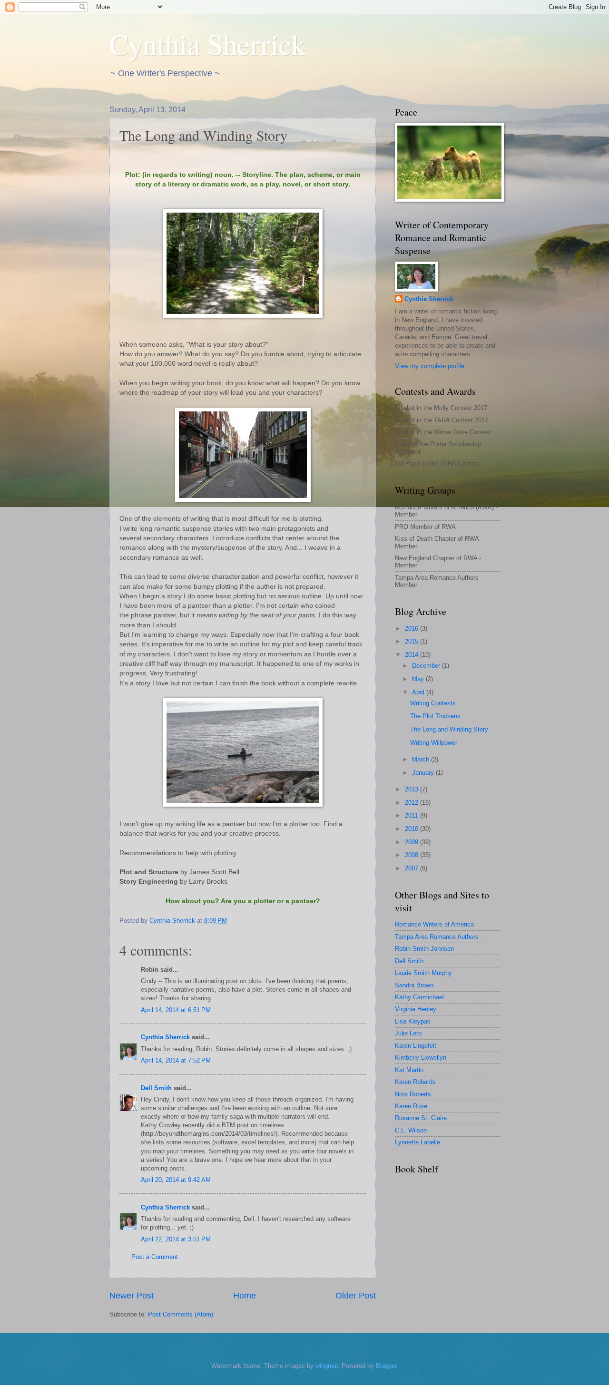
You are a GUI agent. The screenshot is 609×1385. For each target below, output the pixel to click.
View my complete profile (429, 366)
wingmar (326, 1365)
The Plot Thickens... (438, 716)
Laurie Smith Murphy (423, 972)
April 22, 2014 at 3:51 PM (176, 1239)
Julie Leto (408, 1033)
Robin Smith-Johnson (424, 948)
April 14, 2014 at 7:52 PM (176, 1060)
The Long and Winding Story (449, 729)
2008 (412, 854)
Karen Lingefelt (415, 1045)
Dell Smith (156, 1088)
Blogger (386, 1365)
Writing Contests (433, 703)
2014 (412, 654)
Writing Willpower (433, 742)
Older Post (355, 1295)
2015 (412, 641)
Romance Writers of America (434, 924)
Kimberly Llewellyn (420, 1057)
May (419, 679)
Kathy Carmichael (419, 997)
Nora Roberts (413, 1094)
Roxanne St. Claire (421, 1118)
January (424, 772)
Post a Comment (154, 1256)
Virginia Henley (415, 1009)
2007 (412, 868)
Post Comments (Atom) (180, 1314)
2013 (412, 789)
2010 (412, 828)
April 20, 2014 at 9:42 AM (176, 1179)
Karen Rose (411, 1106)
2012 (412, 802)
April (419, 692)
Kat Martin (409, 1069)
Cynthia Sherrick (207, 44)
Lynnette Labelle (417, 1142)
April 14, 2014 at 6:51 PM (176, 1010)
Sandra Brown (414, 985)
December (427, 665)
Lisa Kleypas (413, 1021)
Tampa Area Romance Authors (437, 936)
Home (244, 1295)
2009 (412, 842)
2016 (412, 628)
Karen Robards (415, 1081)
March (421, 759)
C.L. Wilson (411, 1130)
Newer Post (131, 1295)
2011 (412, 815)
